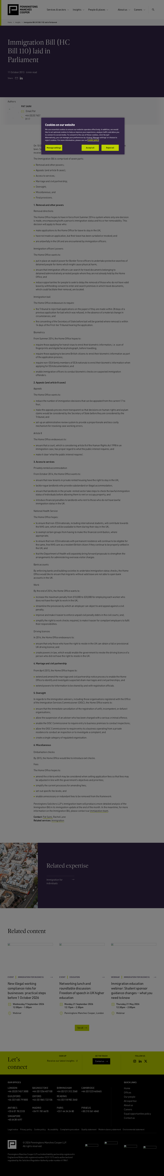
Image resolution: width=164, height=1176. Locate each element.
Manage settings (54, 147)
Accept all (90, 147)
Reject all (110, 147)
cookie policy (93, 140)
